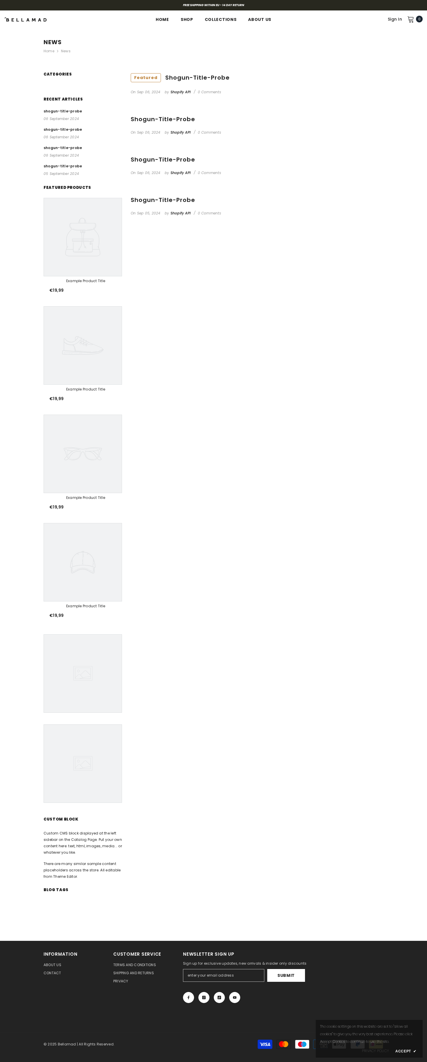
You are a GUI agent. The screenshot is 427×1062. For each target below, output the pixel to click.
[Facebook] (188, 997)
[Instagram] (203, 997)
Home (49, 51)
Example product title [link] (85, 280)
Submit (286, 975)
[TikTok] (219, 997)
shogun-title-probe (182, 78)
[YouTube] (234, 997)
